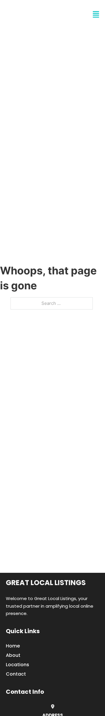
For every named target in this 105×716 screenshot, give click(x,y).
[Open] (96, 14)
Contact (16, 674)
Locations (17, 664)
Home (13, 645)
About (13, 655)
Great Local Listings (46, 582)
